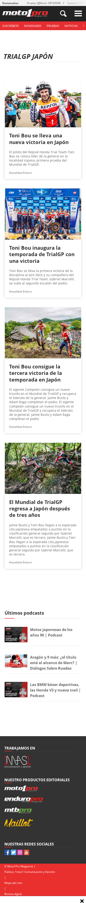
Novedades (32, 26)
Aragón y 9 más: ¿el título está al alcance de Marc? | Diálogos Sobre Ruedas (53, 663)
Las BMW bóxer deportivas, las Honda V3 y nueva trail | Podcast (55, 690)
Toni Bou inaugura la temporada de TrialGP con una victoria (42, 254)
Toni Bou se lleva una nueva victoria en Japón (39, 138)
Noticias (71, 26)
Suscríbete (10, 26)
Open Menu (78, 13)
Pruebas (53, 26)
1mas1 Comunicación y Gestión (35, 872)
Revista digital (13, 894)
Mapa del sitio (13, 883)
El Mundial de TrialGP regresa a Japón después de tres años (39, 508)
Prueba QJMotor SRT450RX (44, 3)
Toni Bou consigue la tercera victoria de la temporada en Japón (35, 373)
